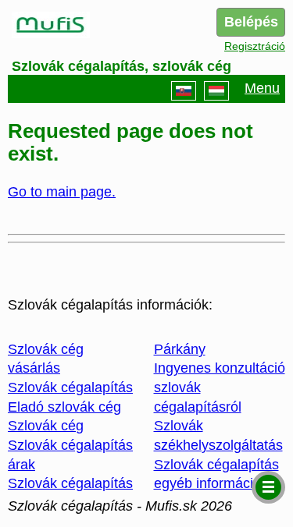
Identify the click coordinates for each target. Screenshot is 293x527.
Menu (262, 88)
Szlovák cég (46, 425)
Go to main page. (62, 192)
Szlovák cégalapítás (70, 387)
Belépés (251, 22)
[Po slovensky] (183, 91)
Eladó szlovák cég (64, 407)
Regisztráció (254, 46)
